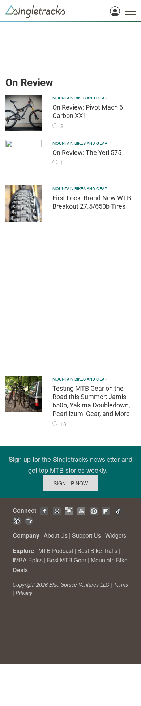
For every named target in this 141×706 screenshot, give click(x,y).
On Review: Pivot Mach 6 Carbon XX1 (87, 111)
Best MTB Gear (66, 560)
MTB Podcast (55, 550)
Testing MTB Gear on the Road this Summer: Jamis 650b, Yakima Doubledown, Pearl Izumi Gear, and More (91, 401)
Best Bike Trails (97, 550)
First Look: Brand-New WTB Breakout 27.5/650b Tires (91, 202)
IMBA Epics (28, 560)
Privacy (24, 592)
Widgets (115, 535)
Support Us (86, 535)
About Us (56, 535)
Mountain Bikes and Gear (79, 97)
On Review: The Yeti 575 (86, 152)
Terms (121, 584)
